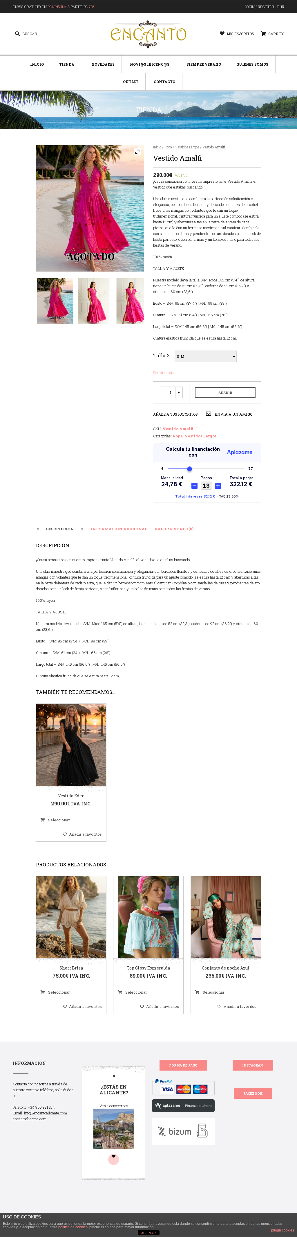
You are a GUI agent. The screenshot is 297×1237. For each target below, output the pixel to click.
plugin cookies (282, 1230)
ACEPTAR (148, 1233)
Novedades (103, 64)
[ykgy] (93, 301)
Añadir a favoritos (85, 834)
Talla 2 (161, 355)
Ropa (168, 147)
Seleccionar (58, 820)
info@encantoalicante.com (45, 1113)
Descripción (60, 529)
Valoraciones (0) (173, 529)
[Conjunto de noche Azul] (218, 917)
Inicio (37, 64)
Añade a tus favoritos (175, 414)
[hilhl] (132, 301)
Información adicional (119, 529)
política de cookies (73, 1227)
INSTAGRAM (253, 1065)
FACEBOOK (253, 1093)
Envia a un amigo (233, 414)
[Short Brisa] (64, 917)
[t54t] (55, 301)
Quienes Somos (252, 64)
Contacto (164, 81)
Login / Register (259, 6)
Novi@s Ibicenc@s (149, 64)
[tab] (60, 529)
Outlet (130, 81)
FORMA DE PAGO (183, 1065)
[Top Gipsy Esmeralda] (141, 917)
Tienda (66, 64)
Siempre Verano (203, 64)
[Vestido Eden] (64, 745)
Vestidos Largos (187, 147)
